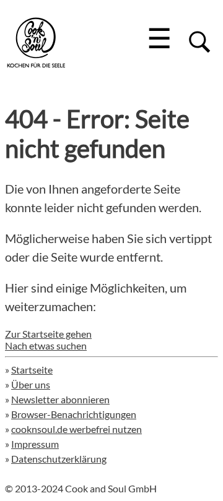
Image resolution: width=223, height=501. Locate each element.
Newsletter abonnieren (60, 399)
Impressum (35, 444)
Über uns (30, 384)
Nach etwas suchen (46, 345)
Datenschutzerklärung (59, 459)
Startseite (32, 369)
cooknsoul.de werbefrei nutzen (76, 429)
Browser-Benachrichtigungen (73, 414)
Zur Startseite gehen (48, 334)
